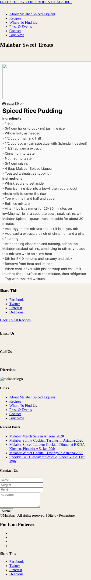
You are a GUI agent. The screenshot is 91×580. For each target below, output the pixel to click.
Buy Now (16, 35)
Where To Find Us (23, 22)
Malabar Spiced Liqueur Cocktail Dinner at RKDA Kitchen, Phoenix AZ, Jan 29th (47, 447)
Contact (15, 31)
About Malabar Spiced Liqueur (32, 14)
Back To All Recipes (15, 320)
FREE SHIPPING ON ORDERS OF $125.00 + (36, 2)
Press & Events (20, 27)
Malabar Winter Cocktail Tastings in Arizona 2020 (46, 453)
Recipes (15, 18)
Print (10, 104)
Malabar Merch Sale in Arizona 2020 (36, 436)
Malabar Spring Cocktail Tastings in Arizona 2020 (46, 440)
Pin (21, 104)
